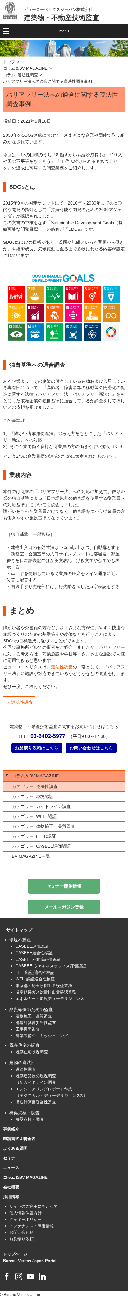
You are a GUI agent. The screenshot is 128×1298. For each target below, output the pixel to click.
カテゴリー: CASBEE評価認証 (41, 846)
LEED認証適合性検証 (35, 972)
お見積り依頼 (21, 1239)
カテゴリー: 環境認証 (32, 796)
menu (64, 31)
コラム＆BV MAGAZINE (25, 68)
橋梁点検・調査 (30, 1119)
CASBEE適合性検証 (34, 953)
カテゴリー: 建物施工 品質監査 (43, 826)
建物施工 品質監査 (34, 1016)
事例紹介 (11, 1129)
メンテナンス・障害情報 (31, 1226)
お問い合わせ (21, 1232)
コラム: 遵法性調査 (20, 75)
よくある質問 (15, 1148)
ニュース (11, 1167)
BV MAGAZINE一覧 (31, 856)
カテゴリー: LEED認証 (34, 836)
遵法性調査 (62, 666)
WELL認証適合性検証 (35, 979)
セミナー (11, 1158)
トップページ (15, 1254)
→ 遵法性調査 (19, 702)
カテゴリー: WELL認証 (34, 816)
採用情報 (11, 1196)
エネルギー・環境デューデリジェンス (50, 998)
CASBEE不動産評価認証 (38, 959)
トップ (9, 62)
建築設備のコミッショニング (42, 1035)
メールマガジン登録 (64, 906)
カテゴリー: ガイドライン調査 (41, 806)
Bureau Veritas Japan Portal (30, 1260)
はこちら (36, 747)
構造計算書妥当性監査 (36, 1022)
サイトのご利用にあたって (33, 1206)
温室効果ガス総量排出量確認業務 (46, 992)
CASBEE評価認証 (32, 946)
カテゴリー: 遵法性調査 (35, 786)
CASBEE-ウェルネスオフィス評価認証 (51, 966)
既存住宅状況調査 (32, 1052)
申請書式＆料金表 (19, 1138)
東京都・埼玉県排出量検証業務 (44, 985)
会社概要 (11, 1187)
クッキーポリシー (25, 1219)
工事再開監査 (28, 1029)
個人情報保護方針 (25, 1213)
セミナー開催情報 (64, 886)
